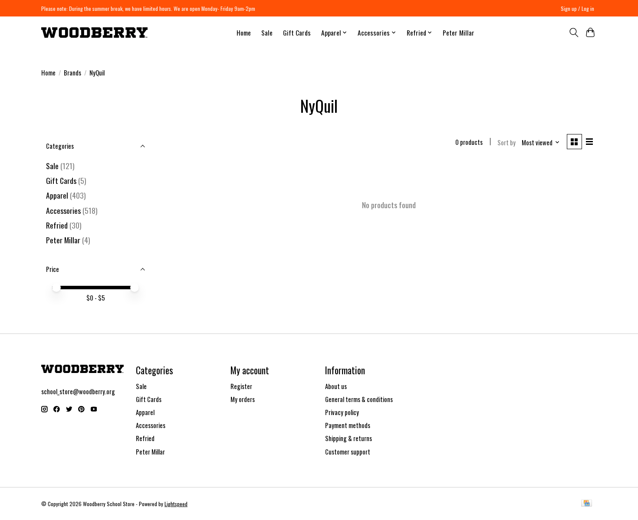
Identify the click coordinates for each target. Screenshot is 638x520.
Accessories (63, 210)
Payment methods (347, 425)
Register (241, 386)
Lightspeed (175, 504)
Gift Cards (297, 32)
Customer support (347, 451)
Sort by (506, 142)
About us (336, 386)
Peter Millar (458, 32)
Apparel (57, 195)
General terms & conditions (359, 399)
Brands (72, 72)
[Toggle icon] (573, 32)
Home (244, 32)
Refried (57, 225)
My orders (242, 399)
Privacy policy (342, 412)
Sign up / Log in (577, 8)
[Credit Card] (586, 504)
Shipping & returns (348, 438)
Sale (267, 32)
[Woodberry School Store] (94, 33)
